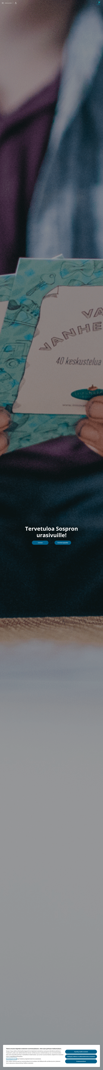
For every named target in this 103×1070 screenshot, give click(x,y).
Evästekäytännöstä (11, 1059)
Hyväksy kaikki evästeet (81, 1052)
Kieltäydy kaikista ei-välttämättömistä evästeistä (81, 1056)
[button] (16, 3)
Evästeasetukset (81, 1061)
